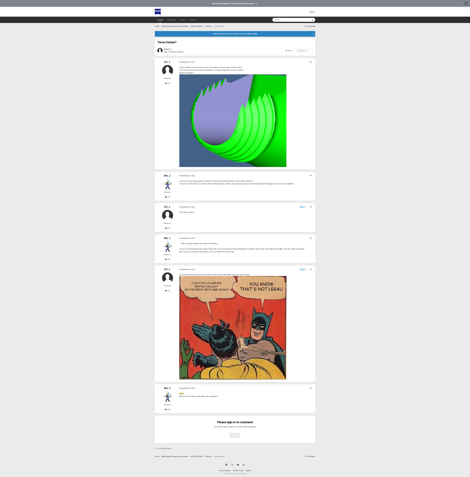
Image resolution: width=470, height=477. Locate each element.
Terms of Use (238, 470)
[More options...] (310, 62)
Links (192, 20)
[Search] (312, 20)
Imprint (248, 470)
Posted (187, 62)
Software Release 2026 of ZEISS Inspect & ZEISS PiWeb (235, 34)
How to (182, 20)
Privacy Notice (224, 470)
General (180, 52)
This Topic (302, 20)
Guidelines (171, 20)
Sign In (312, 12)
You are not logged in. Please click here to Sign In (233, 3)
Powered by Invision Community (235, 473)
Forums (160, 20)
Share (290, 51)
